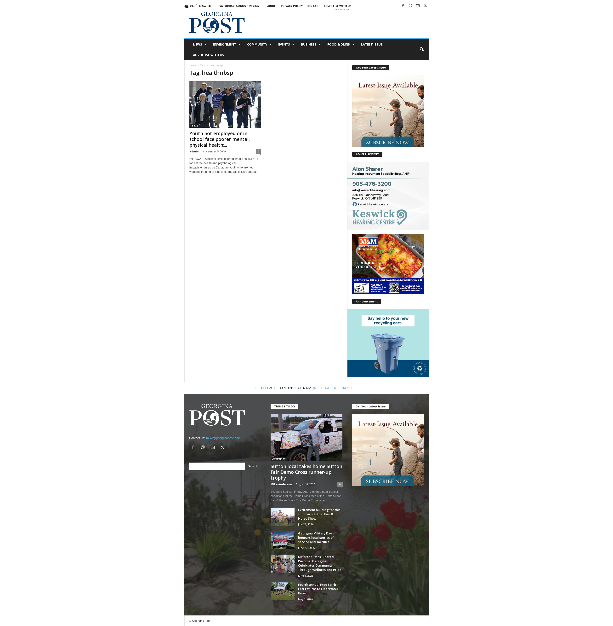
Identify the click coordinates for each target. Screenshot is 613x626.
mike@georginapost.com (223, 438)
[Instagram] (410, 5)
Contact (313, 6)
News (197, 44)
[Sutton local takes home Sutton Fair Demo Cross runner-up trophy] (307, 437)
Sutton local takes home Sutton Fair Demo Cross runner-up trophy (306, 472)
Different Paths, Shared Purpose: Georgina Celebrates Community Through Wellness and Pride (319, 563)
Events (284, 44)
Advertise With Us (338, 6)
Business (308, 44)
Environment (224, 44)
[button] (421, 49)
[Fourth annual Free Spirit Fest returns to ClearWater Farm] (283, 591)
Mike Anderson (281, 484)
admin (194, 151)
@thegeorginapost (335, 387)
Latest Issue (371, 44)
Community (257, 44)
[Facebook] (403, 5)
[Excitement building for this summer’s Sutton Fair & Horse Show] (283, 517)
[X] (425, 5)
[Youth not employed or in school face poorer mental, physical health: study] (225, 104)
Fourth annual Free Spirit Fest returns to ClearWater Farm (318, 588)
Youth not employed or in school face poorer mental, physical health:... (219, 139)
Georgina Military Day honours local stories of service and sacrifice (316, 537)
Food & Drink (338, 44)
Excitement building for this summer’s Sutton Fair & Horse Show (319, 514)
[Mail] (418, 5)
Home (192, 65)
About (272, 6)
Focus (194, 126)
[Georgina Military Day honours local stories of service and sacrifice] (283, 540)
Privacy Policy (292, 6)
